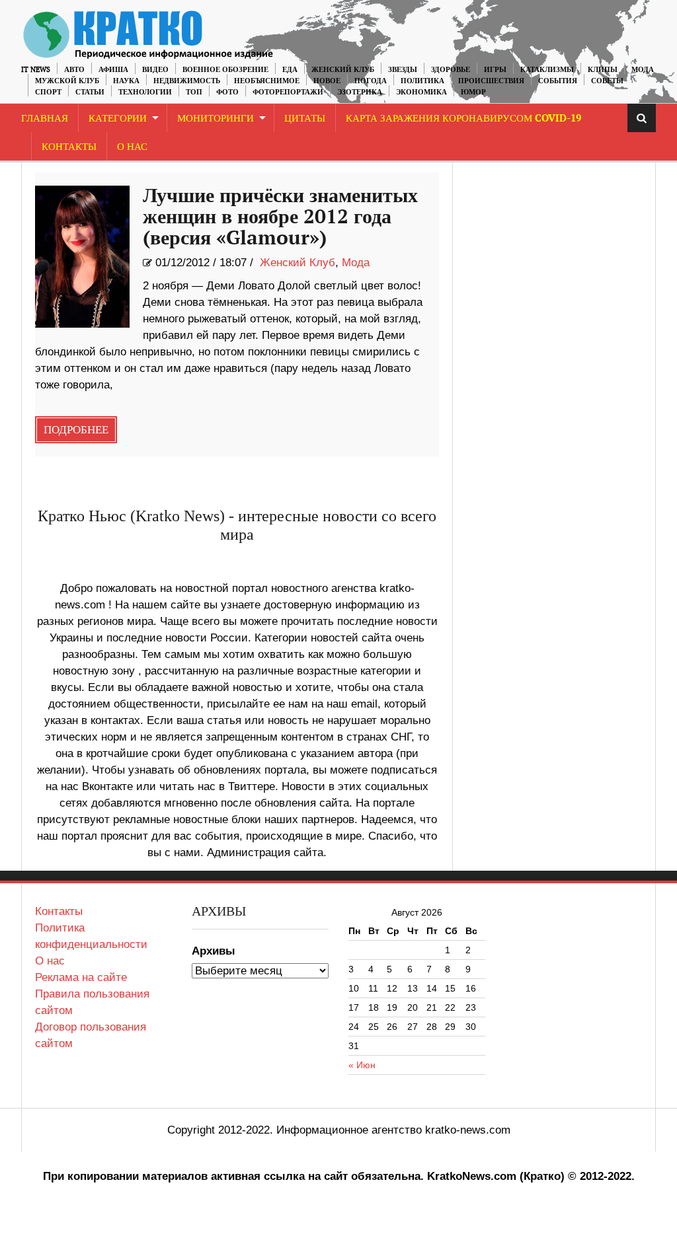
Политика (422, 81)
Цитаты (304, 118)
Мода (642, 69)
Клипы (602, 69)
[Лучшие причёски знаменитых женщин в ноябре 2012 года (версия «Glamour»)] (82, 257)
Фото (227, 92)
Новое (326, 81)
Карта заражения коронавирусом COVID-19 (463, 118)
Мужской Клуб (67, 81)
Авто (74, 69)
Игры (495, 69)
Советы (607, 81)
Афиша (113, 69)
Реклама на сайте (81, 977)
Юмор (473, 92)
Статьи (89, 92)
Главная (44, 118)
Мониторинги (215, 118)
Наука (126, 81)
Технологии (145, 92)
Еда (290, 69)
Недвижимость (186, 81)
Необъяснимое (266, 81)
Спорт (48, 92)
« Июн (362, 1065)
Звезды (402, 69)
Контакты (69, 147)
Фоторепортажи (288, 92)
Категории (118, 118)
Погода (370, 81)
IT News (35, 69)
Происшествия (491, 81)
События (557, 81)
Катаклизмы (547, 69)
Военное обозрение (225, 69)
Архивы (213, 951)
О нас (50, 961)
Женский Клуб (342, 69)
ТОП (194, 92)
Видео (155, 69)
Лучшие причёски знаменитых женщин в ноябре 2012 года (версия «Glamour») (280, 217)
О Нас (132, 147)
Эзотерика (359, 92)
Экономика (421, 92)
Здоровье (450, 69)
